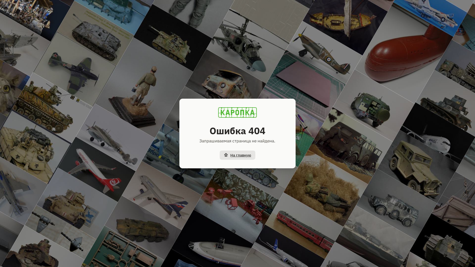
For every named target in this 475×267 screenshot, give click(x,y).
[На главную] (237, 112)
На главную (240, 155)
